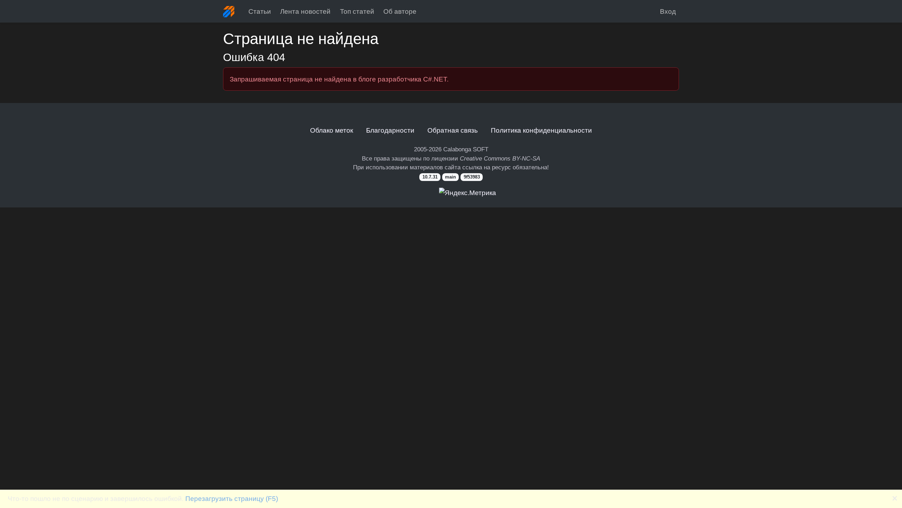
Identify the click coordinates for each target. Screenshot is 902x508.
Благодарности (390, 130)
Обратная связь (452, 130)
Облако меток (331, 130)
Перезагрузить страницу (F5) (231, 498)
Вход (668, 11)
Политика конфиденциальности (541, 130)
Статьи (259, 11)
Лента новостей (305, 11)
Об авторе (399, 11)
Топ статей (357, 11)
